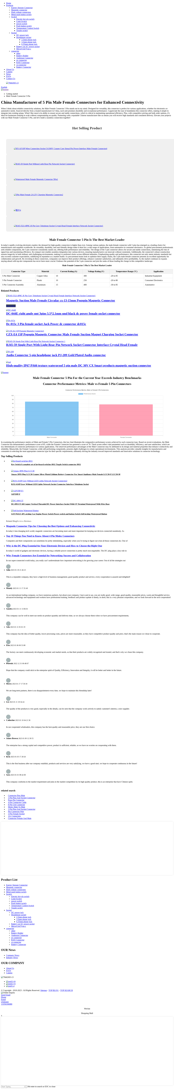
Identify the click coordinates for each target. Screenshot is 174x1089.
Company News (12, 955)
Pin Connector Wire (16, 811)
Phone (3, 997)
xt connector (21, 65)
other (18, 53)
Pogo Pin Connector (16, 800)
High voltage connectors (21, 12)
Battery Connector (23, 67)
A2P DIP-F (15, 494)
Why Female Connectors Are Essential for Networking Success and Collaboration (48, 555)
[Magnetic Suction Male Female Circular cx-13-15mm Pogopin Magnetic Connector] (51, 296)
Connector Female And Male (19, 818)
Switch (14, 17)
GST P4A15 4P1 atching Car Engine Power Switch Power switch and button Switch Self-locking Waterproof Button (59, 514)
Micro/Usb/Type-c (23, 49)
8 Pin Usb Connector (16, 805)
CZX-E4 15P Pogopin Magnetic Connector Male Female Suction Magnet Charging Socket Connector (72, 334)
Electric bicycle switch (25, 19)
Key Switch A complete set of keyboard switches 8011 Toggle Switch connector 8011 (46, 464)
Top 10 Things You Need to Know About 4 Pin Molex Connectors (40, 536)
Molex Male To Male (16, 807)
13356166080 (6, 1004)
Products (9, 5)
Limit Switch (21, 21)
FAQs (8, 76)
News (8, 74)
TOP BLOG (54, 990)
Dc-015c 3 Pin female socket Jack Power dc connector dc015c (46, 324)
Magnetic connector (19, 10)
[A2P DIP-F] (17, 491)
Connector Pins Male (16, 795)
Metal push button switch (21, 14)
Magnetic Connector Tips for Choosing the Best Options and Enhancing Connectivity (50, 526)
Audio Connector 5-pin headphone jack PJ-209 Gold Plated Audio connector (56, 355)
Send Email (5, 995)
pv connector (21, 60)
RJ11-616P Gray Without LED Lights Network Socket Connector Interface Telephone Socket (50, 484)
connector (15, 51)
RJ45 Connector (22, 62)
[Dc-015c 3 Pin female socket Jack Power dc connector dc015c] (10, 320)
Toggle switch (22, 30)
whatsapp (5, 1002)
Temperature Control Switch (27, 28)
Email (3, 999)
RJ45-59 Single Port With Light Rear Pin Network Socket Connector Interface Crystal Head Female (72, 344)
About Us (10, 69)
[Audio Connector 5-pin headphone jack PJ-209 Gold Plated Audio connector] (10, 352)
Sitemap (43, 990)
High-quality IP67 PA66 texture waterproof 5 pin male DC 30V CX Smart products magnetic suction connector (78, 365)
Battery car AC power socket (28, 46)
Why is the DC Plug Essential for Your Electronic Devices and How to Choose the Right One (54, 545)
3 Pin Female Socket (16, 814)
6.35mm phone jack (29, 44)
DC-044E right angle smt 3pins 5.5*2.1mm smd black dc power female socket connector (63, 313)
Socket (14, 33)
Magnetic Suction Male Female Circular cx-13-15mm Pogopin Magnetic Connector (60, 300)
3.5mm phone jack (28, 42)
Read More (10, 306)
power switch (21, 24)
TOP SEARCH (66, 990)
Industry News (12, 958)
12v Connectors (14, 816)
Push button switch (24, 26)
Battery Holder (22, 56)
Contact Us (10, 78)
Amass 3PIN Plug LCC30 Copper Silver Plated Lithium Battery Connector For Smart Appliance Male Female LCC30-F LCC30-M (65, 474)
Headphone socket (23, 37)
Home (8, 3)
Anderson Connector (24, 58)
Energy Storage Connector (22, 8)
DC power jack (22, 35)
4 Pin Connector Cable (17, 802)
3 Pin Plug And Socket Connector (21, 798)
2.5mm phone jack (28, 40)
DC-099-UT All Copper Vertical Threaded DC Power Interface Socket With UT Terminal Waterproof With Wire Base (60, 504)
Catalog (9, 72)
